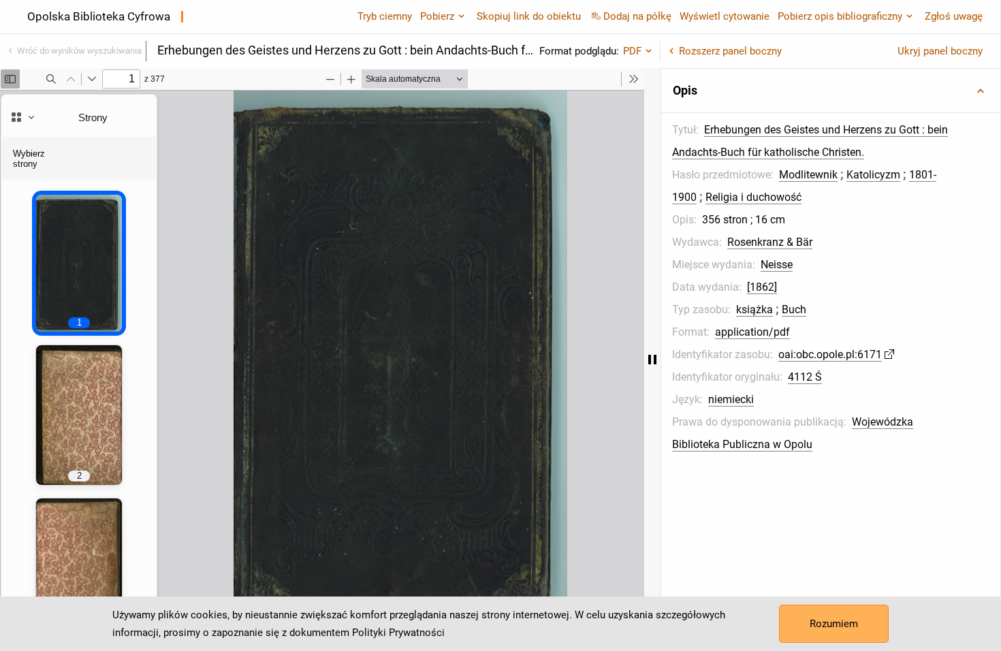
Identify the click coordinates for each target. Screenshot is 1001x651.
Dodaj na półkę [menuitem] (637, 16)
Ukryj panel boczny (940, 51)
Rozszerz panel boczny (730, 51)
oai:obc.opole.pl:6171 (830, 354)
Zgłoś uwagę (954, 16)
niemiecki (731, 399)
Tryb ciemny (385, 16)
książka (754, 309)
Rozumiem (834, 624)
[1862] (762, 287)
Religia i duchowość (753, 197)
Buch (794, 309)
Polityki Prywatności (398, 632)
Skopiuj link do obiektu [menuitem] (529, 16)
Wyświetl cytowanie (724, 16)
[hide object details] (652, 359)
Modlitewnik (808, 174)
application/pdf (752, 332)
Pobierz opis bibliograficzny (840, 16)
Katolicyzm (873, 174)
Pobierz (437, 16)
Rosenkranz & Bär (769, 242)
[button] (830, 90)
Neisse (777, 264)
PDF (632, 51)
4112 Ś (805, 376)
